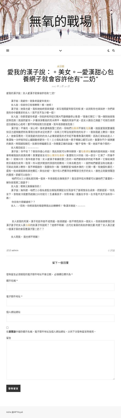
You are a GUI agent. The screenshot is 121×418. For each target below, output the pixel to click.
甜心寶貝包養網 (55, 155)
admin (15, 250)
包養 (88, 128)
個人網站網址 (13, 312)
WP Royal (18, 412)
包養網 (75, 128)
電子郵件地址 (14, 296)
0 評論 (111, 250)
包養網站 (86, 151)
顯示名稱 (12, 280)
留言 (8, 337)
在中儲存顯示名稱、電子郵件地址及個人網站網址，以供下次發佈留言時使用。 (51, 331)
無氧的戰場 (60, 21)
